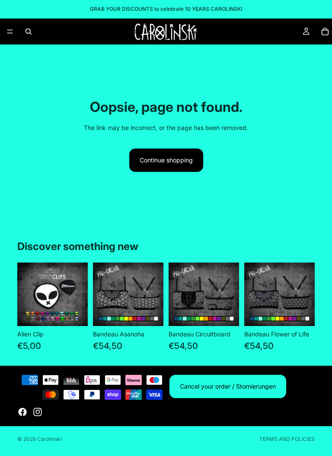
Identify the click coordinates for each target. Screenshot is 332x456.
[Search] (28, 31)
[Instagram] (37, 412)
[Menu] (10, 31)
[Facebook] (22, 412)
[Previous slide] (26, 294)
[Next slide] (78, 294)
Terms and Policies (287, 439)
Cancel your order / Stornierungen (228, 386)
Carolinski (49, 439)
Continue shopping (166, 160)
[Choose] (74, 312)
